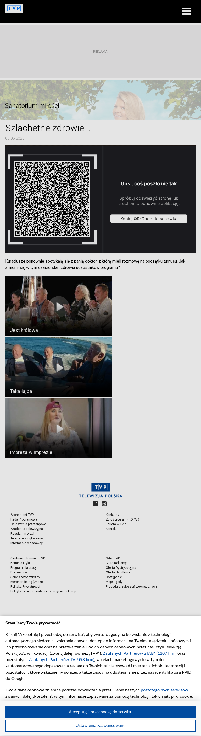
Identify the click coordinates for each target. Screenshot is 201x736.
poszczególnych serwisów (164, 690)
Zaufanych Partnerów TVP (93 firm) (61, 660)
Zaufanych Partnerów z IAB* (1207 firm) (139, 653)
